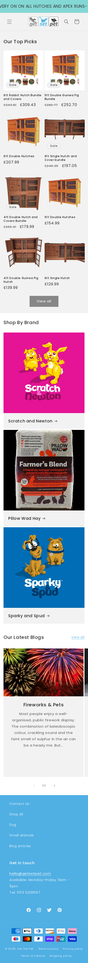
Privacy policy (73, 949)
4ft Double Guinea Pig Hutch (21, 279)
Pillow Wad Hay (24, 518)
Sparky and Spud (26, 615)
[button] (9, 22)
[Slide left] (34, 785)
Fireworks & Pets (43, 705)
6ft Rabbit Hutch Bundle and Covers (23, 97)
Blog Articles (20, 846)
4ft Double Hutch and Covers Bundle (21, 219)
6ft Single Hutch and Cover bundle (61, 158)
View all (44, 301)
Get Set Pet (25, 948)
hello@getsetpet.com (30, 873)
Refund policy (49, 949)
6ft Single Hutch (57, 278)
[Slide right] (54, 785)
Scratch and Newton (30, 421)
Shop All (16, 814)
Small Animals (21, 835)
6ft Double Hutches (19, 156)
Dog (12, 824)
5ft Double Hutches (60, 217)
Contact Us (19, 803)
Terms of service (33, 956)
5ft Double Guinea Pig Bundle (62, 97)
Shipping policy (61, 956)
